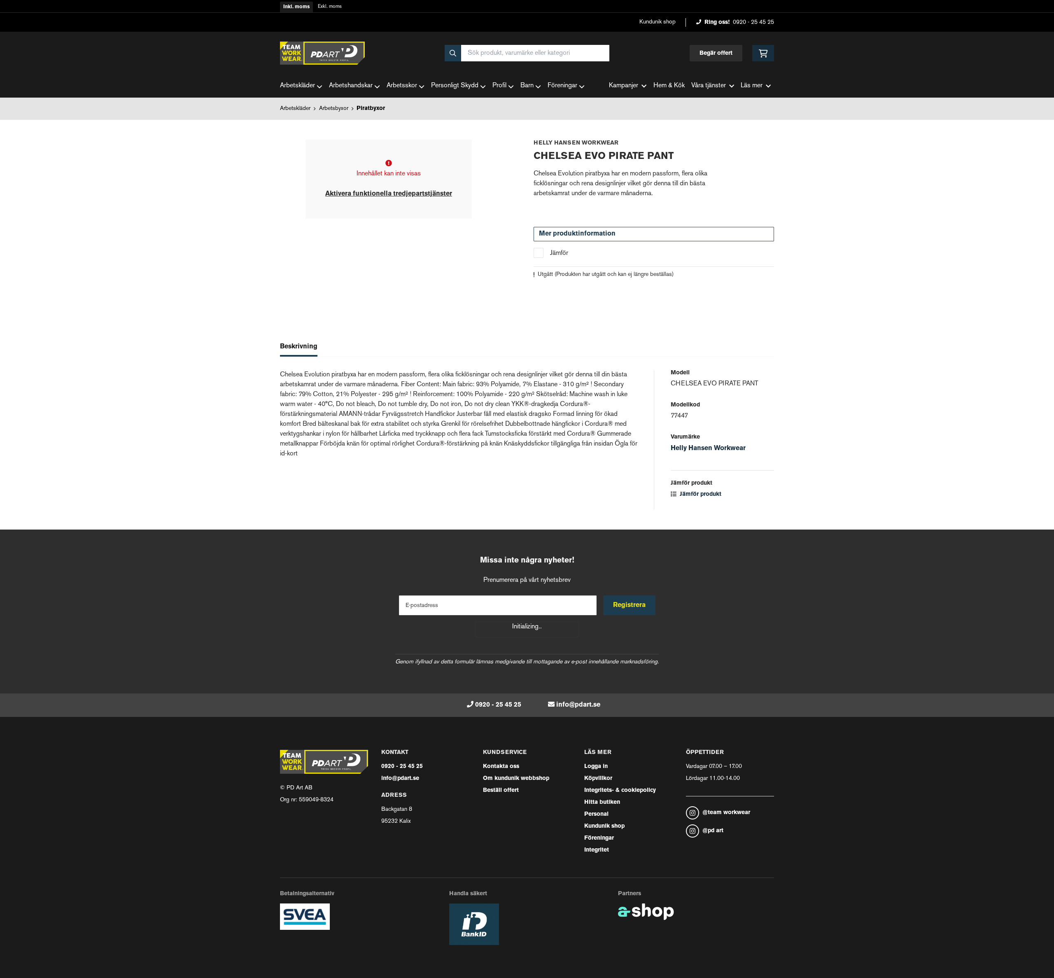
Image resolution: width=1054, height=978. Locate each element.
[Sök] (453, 53)
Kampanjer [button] (623, 86)
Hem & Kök (669, 86)
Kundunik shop (657, 22)
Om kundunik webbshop (516, 778)
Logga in (596, 766)
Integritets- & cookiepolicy (620, 790)
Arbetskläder (297, 86)
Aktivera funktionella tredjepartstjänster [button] (388, 194)
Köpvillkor (598, 778)
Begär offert (716, 53)
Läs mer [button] (752, 86)
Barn (527, 86)
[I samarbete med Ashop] (646, 911)
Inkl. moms (296, 7)
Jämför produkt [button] (699, 494)
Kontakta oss (501, 766)
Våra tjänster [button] (708, 86)
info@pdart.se (578, 705)
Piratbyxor (371, 108)
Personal (596, 814)
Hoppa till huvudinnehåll (524, 11)
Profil (499, 86)
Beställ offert (501, 790)
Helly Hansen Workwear (708, 448)
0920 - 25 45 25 (753, 22)
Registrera (629, 605)
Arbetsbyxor (333, 108)
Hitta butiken (602, 802)
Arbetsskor (402, 86)
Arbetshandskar (351, 86)
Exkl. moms (330, 7)
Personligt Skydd (454, 86)
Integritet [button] (596, 850)
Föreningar (562, 86)
